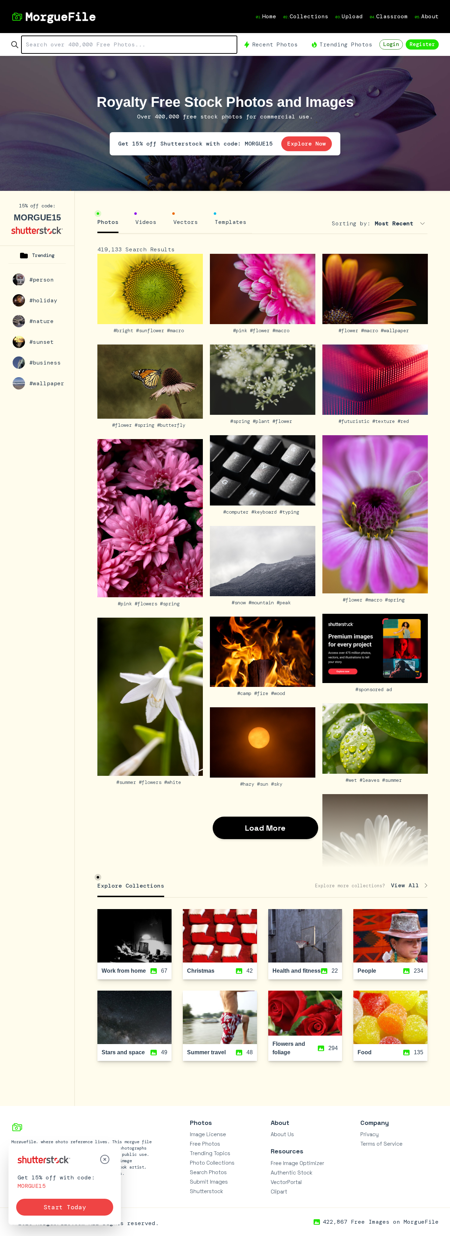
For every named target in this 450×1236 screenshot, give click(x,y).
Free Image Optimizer (297, 1163)
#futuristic (355, 421)
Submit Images (209, 1181)
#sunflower (151, 330)
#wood (279, 693)
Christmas (200, 971)
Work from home (124, 971)
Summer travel (206, 1052)
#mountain (263, 602)
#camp (245, 693)
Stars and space (123, 1052)
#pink (241, 330)
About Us (282, 1134)
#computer (237, 512)
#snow (240, 602)
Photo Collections (212, 1162)
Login (391, 44)
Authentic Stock (292, 1172)
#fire (262, 693)
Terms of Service (381, 1143)
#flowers (147, 603)
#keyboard (265, 512)
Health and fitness (296, 971)
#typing (290, 512)
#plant (262, 421)
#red (405, 421)
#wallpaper (396, 330)
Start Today (65, 1207)
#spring (146, 425)
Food (365, 1052)
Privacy (369, 1134)
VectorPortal (286, 1182)
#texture (385, 421)
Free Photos (205, 1143)
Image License (208, 1134)
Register (422, 44)
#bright (125, 330)
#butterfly (172, 425)
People (367, 971)
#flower (261, 330)
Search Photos (208, 1172)
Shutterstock (206, 1191)
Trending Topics (210, 1153)
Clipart (279, 1191)
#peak (285, 602)
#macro (177, 330)
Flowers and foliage (288, 1048)
